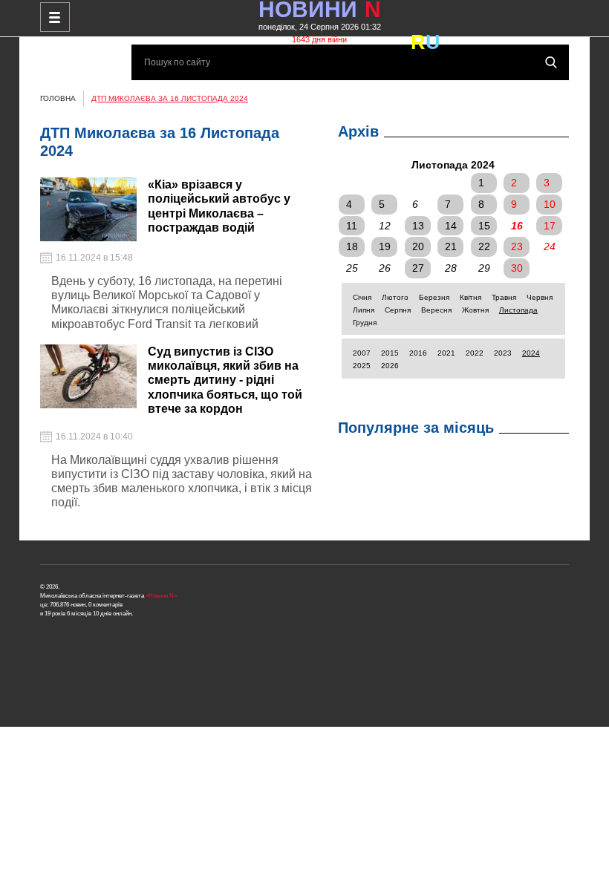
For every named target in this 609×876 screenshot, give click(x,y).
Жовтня (475, 310)
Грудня (365, 322)
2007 (362, 353)
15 (484, 226)
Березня (434, 297)
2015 (390, 353)
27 (418, 268)
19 (385, 246)
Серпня (398, 310)
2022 (474, 353)
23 (517, 246)
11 (351, 226)
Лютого (395, 297)
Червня (540, 297)
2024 (531, 353)
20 (418, 246)
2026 (390, 366)
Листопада (518, 310)
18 (352, 246)
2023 (503, 353)
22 (484, 246)
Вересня (436, 310)
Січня (362, 297)
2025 (362, 366)
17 (550, 226)
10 (550, 204)
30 (517, 268)
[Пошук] (551, 62)
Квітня (470, 297)
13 (418, 226)
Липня (363, 310)
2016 (418, 353)
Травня (504, 297)
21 (451, 246)
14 (451, 226)
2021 (446, 353)
